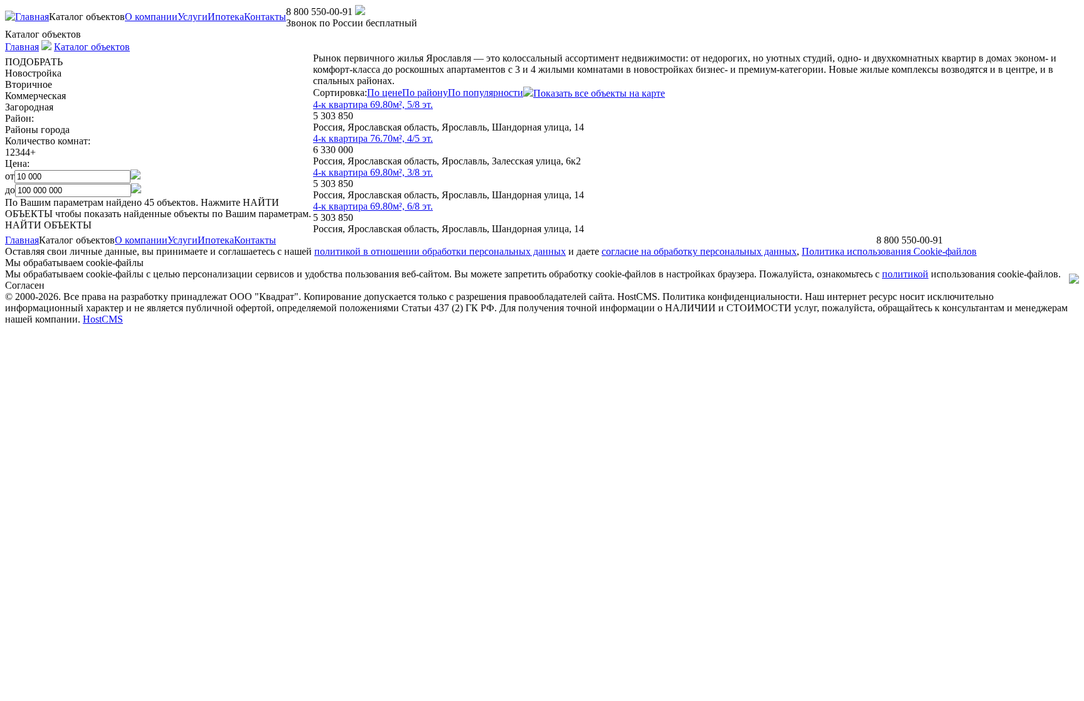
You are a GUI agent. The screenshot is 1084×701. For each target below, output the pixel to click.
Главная (32, 16)
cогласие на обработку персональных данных (699, 251)
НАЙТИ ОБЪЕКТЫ (48, 225)
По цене (384, 92)
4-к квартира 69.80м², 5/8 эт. (373, 104)
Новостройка (33, 73)
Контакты (265, 16)
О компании (151, 16)
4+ (30, 152)
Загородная (29, 107)
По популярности (485, 92)
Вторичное (28, 84)
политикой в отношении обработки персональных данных (440, 251)
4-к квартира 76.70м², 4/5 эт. (373, 138)
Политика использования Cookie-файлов (889, 251)
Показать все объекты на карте (599, 93)
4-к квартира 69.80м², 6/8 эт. (373, 206)
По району (425, 92)
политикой (905, 274)
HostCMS (103, 319)
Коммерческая (35, 95)
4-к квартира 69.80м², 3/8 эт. (373, 172)
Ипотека (226, 16)
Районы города (37, 129)
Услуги (193, 16)
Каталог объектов (92, 46)
